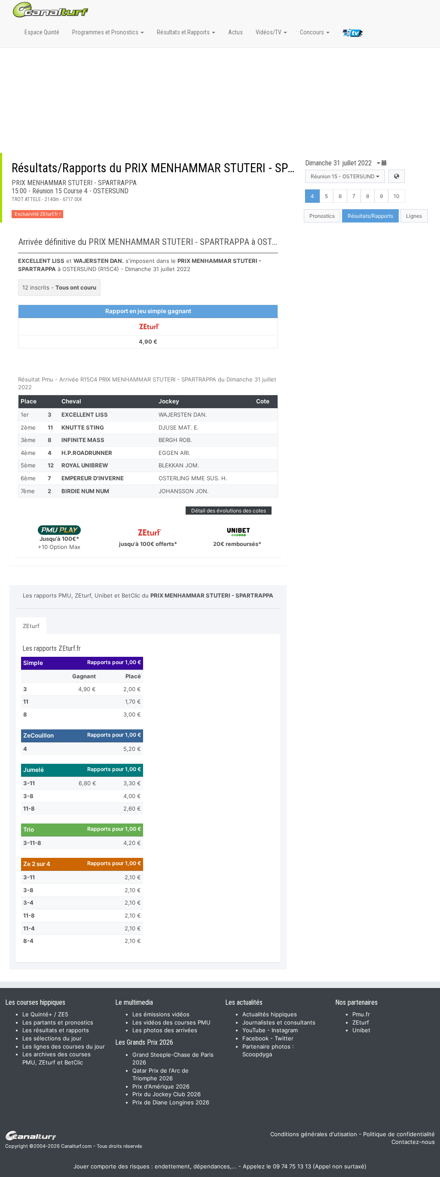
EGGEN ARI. (174, 452)
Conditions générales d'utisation (313, 1134)
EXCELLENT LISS (84, 414)
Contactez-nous (413, 1141)
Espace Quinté (41, 32)
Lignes (414, 216)
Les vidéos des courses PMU (171, 1022)
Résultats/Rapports (370, 216)
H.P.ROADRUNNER (86, 452)
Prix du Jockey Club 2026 (166, 1094)
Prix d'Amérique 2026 (160, 1086)
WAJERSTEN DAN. (183, 414)
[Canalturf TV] (352, 34)
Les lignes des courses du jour (63, 1046)
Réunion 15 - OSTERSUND (343, 176)
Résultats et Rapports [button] (184, 32)
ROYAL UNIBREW (84, 465)
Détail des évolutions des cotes (228, 510)
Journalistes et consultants (278, 1022)
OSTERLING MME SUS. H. (193, 478)
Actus (235, 32)
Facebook (255, 1038)
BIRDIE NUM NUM (85, 491)
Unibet (361, 1030)
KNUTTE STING (82, 427)
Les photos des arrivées (164, 1030)
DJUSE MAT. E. (179, 427)
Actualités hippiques (269, 1014)
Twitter (284, 1038)
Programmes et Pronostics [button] (106, 32)
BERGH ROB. (175, 439)
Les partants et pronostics (57, 1022)
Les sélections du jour (52, 1038)
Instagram (285, 1030)
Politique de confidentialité (399, 1134)
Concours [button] (312, 32)
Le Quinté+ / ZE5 (45, 1014)
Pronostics (322, 216)
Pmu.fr (361, 1014)
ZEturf (31, 625)
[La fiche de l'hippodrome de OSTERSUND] (396, 176)
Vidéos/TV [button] (269, 32)
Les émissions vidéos (160, 1014)
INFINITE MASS (82, 439)
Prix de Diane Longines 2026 (170, 1102)
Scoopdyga (257, 1054)
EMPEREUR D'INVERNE (92, 478)
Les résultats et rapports (55, 1030)
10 (397, 196)
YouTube (254, 1030)
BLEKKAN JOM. (179, 465)
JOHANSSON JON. (184, 491)
